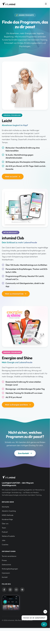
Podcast (5, 532)
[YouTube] (16, 589)
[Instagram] (10, 589)
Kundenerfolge (7, 519)
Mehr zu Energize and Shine (16, 405)
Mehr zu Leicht (11, 176)
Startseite (5, 507)
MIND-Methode (7, 515)
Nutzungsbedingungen (10, 569)
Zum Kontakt (23, 453)
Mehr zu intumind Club (14, 294)
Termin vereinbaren (9, 556)
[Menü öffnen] (46, 4)
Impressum (6, 573)
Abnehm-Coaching (9, 511)
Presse (4, 560)
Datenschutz (6, 565)
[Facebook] (4, 589)
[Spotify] (22, 589)
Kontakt (5, 577)
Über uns (5, 524)
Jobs (3, 540)
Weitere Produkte (8, 536)
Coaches (5, 544)
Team (4, 528)
